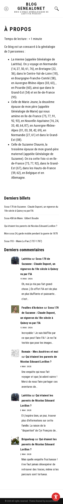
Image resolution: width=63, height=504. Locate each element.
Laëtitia (26, 258)
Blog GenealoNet (32, 6)
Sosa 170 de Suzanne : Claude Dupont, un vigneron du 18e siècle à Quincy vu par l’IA (31, 208)
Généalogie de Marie (24, 111)
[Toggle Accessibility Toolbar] (55, 496)
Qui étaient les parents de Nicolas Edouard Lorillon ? (30, 226)
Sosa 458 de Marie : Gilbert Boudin (21, 218)
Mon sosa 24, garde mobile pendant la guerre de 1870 (31, 233)
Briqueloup (28, 439)
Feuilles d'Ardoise (32, 307)
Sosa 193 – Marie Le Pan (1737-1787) (23, 241)
